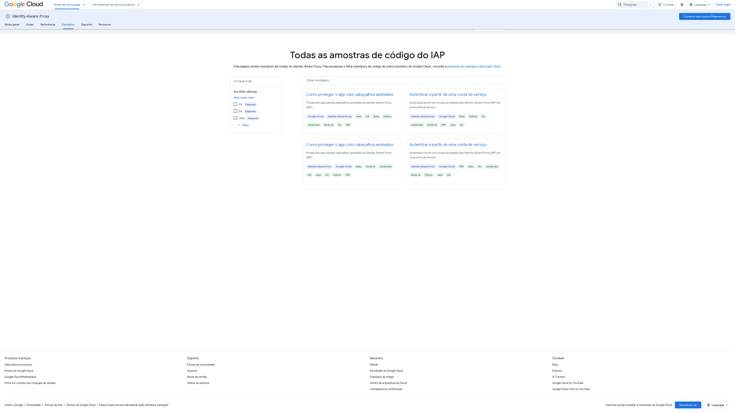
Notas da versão (197, 376)
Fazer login (723, 4)
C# (240, 104)
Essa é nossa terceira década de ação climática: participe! (133, 404)
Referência (48, 24)
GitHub (374, 364)
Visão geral (12, 24)
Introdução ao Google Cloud (386, 370)
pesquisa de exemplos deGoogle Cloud (474, 66)
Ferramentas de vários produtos (114, 4)
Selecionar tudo (244, 97)
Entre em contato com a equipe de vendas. (30, 383)
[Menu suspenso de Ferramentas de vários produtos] (139, 4)
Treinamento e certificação (386, 389)
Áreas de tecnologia (67, 4)
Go (240, 111)
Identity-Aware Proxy (30, 16)
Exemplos (68, 24)
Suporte (86, 24)
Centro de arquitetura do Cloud (388, 383)
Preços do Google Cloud (19, 370)
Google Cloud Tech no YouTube (571, 389)
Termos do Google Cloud (81, 404)
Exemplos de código (382, 376)
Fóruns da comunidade (201, 364)
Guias (30, 24)
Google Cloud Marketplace (20, 376)
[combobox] (635, 4)
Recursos (105, 24)
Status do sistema (198, 383)
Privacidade (34, 404)
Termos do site (53, 404)
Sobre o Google (14, 404)
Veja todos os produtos (18, 364)
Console (668, 4)
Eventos (557, 370)
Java (242, 118)
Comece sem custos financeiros (705, 16)
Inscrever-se (688, 405)
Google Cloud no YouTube (567, 383)
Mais (243, 125)
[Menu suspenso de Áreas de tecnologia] (84, 4)
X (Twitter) (558, 376)
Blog (555, 364)
